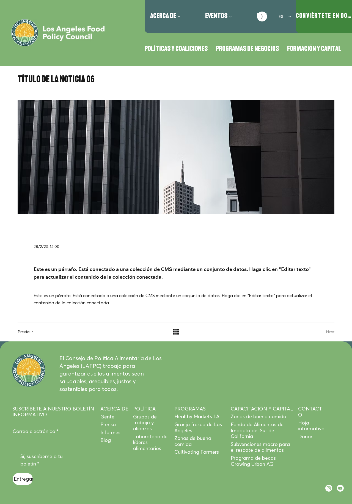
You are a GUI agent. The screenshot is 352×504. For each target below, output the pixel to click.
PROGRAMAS (190, 409)
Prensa (108, 424)
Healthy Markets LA (196, 416)
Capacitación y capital (262, 409)
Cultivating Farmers (196, 452)
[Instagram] (328, 488)
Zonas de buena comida (192, 441)
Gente (107, 416)
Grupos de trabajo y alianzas (145, 422)
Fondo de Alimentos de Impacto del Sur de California (257, 430)
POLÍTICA (144, 409)
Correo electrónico (36, 431)
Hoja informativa (311, 426)
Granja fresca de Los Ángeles (198, 427)
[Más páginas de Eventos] (230, 16)
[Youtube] (340, 488)
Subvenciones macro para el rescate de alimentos (260, 447)
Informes (110, 432)
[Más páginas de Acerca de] (179, 16)
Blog (105, 440)
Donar (305, 436)
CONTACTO (310, 412)
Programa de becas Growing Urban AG (253, 461)
